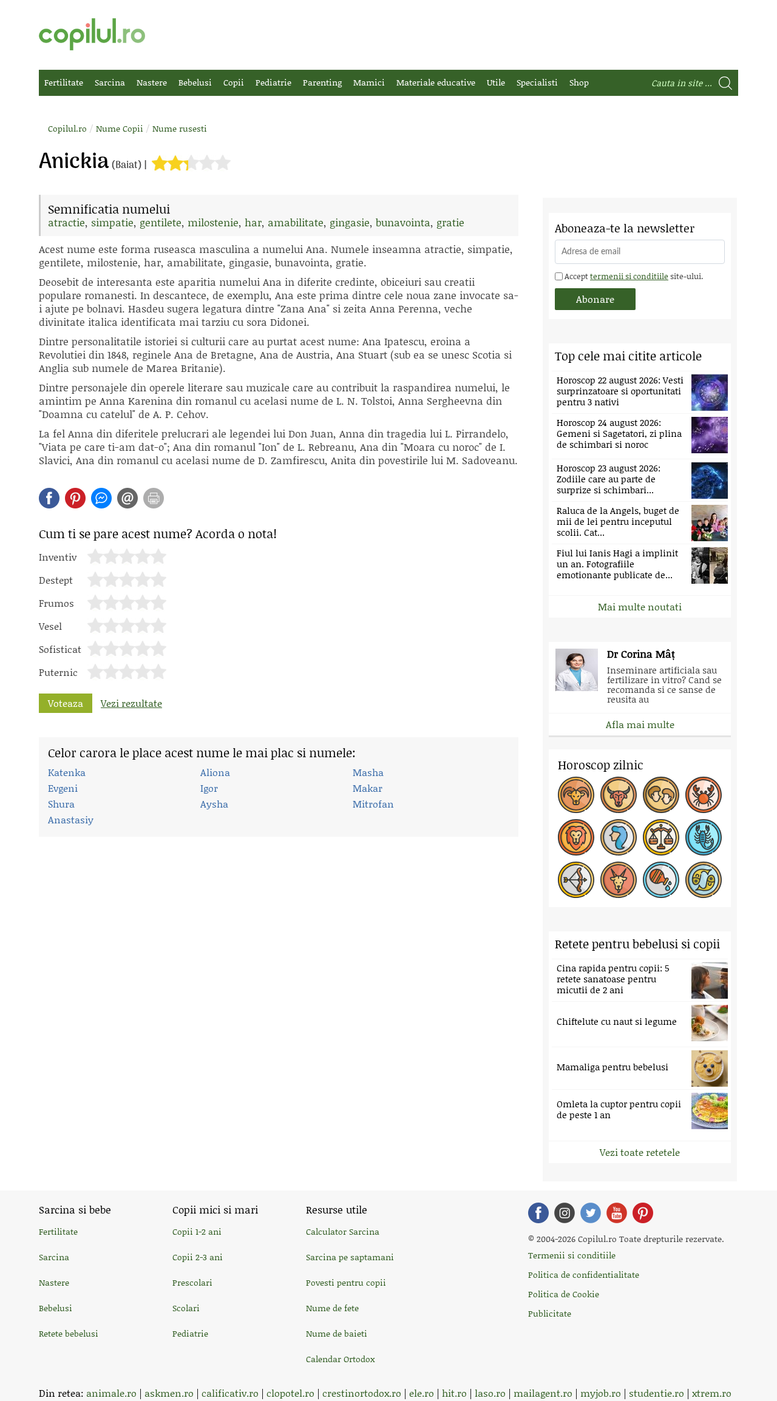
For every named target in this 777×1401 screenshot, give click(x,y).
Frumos (56, 602)
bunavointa (403, 222)
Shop (579, 82)
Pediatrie (273, 82)
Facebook (538, 1213)
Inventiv (57, 556)
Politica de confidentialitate (583, 1274)
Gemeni (661, 795)
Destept (56, 579)
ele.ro (421, 1393)
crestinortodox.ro (361, 1393)
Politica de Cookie (563, 1294)
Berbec (576, 795)
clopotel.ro (290, 1393)
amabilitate (296, 222)
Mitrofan (373, 804)
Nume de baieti (336, 1333)
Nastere (152, 82)
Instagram (564, 1213)
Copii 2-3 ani (197, 1257)
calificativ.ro (230, 1393)
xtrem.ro (711, 1393)
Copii (233, 82)
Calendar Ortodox (340, 1358)
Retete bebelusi (68, 1333)
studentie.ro (656, 1393)
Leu (576, 837)
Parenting (322, 82)
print (153, 498)
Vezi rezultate (131, 703)
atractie (66, 222)
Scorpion (703, 837)
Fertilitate (63, 82)
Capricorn (618, 880)
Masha (368, 772)
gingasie (350, 222)
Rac (703, 795)
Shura (61, 804)
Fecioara (618, 837)
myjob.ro (600, 1393)
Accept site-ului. (633, 276)
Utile (496, 82)
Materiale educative (435, 82)
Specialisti (537, 82)
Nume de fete (332, 1307)
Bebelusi (195, 82)
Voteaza (65, 703)
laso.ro (490, 1393)
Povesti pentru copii (346, 1282)
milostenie (213, 222)
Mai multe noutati (640, 606)
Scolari (186, 1307)
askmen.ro (169, 1393)
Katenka (67, 772)
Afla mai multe (640, 724)
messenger (101, 498)
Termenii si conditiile (572, 1255)
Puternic (58, 671)
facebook (49, 498)
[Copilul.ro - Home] (92, 34)
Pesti (703, 880)
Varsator (661, 880)
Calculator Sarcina (342, 1231)
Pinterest (75, 498)
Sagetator (576, 880)
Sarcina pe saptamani (350, 1257)
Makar (367, 788)
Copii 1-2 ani (197, 1231)
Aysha (214, 804)
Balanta (661, 837)
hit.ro (454, 1393)
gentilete (161, 222)
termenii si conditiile (629, 276)
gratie (450, 222)
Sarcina (110, 82)
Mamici (369, 82)
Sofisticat (60, 648)
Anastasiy (70, 819)
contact (127, 498)
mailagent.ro (543, 1393)
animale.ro (111, 1393)
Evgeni (63, 788)
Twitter (590, 1213)
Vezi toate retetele (640, 1152)
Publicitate (549, 1313)
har (253, 222)
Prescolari (192, 1282)
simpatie (112, 222)
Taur (618, 795)
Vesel (50, 625)
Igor (209, 788)
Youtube (616, 1213)
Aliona (215, 772)
